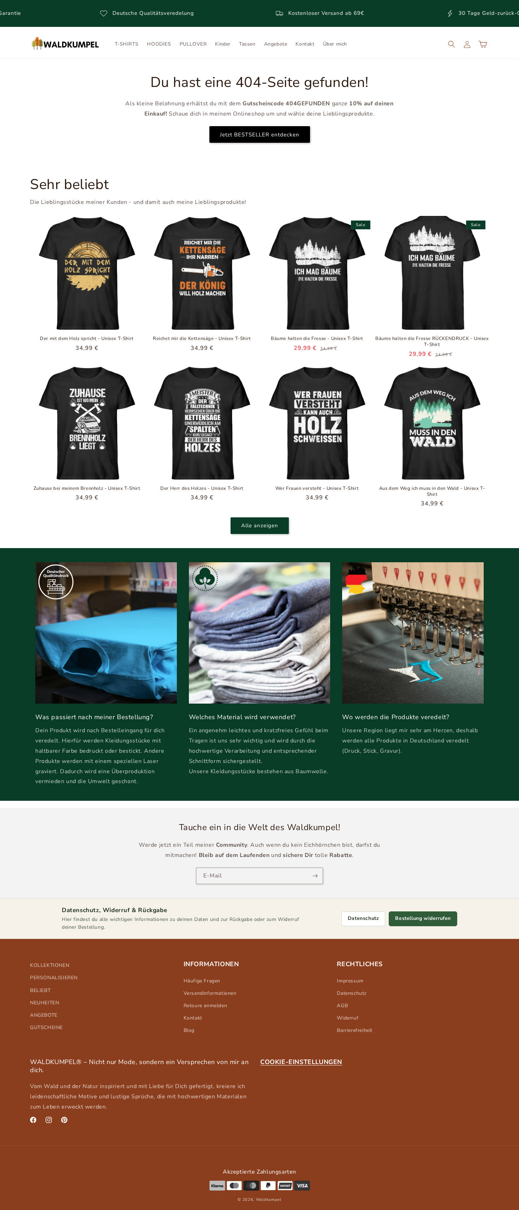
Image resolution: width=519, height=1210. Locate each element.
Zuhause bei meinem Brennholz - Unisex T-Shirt (87, 489)
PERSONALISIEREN (54, 977)
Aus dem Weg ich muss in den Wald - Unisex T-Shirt (432, 492)
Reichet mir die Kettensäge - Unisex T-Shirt (202, 339)
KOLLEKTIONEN (49, 965)
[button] (451, 44)
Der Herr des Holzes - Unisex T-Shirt (202, 489)
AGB (342, 1005)
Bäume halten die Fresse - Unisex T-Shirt (317, 339)
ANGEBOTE (44, 1015)
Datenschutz (363, 918)
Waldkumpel (268, 1199)
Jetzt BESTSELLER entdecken (259, 134)
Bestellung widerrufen (423, 918)
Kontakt (193, 1018)
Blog (189, 1030)
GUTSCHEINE (46, 1027)
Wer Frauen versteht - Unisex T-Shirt (317, 489)
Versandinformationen (210, 993)
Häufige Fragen (202, 980)
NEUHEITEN (44, 1002)
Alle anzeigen (259, 525)
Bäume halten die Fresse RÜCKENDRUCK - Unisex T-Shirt (432, 342)
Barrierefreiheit (354, 1030)
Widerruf (347, 1018)
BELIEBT (40, 990)
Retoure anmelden (205, 1005)
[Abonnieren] (315, 876)
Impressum (350, 980)
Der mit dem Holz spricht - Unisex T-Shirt (87, 339)
